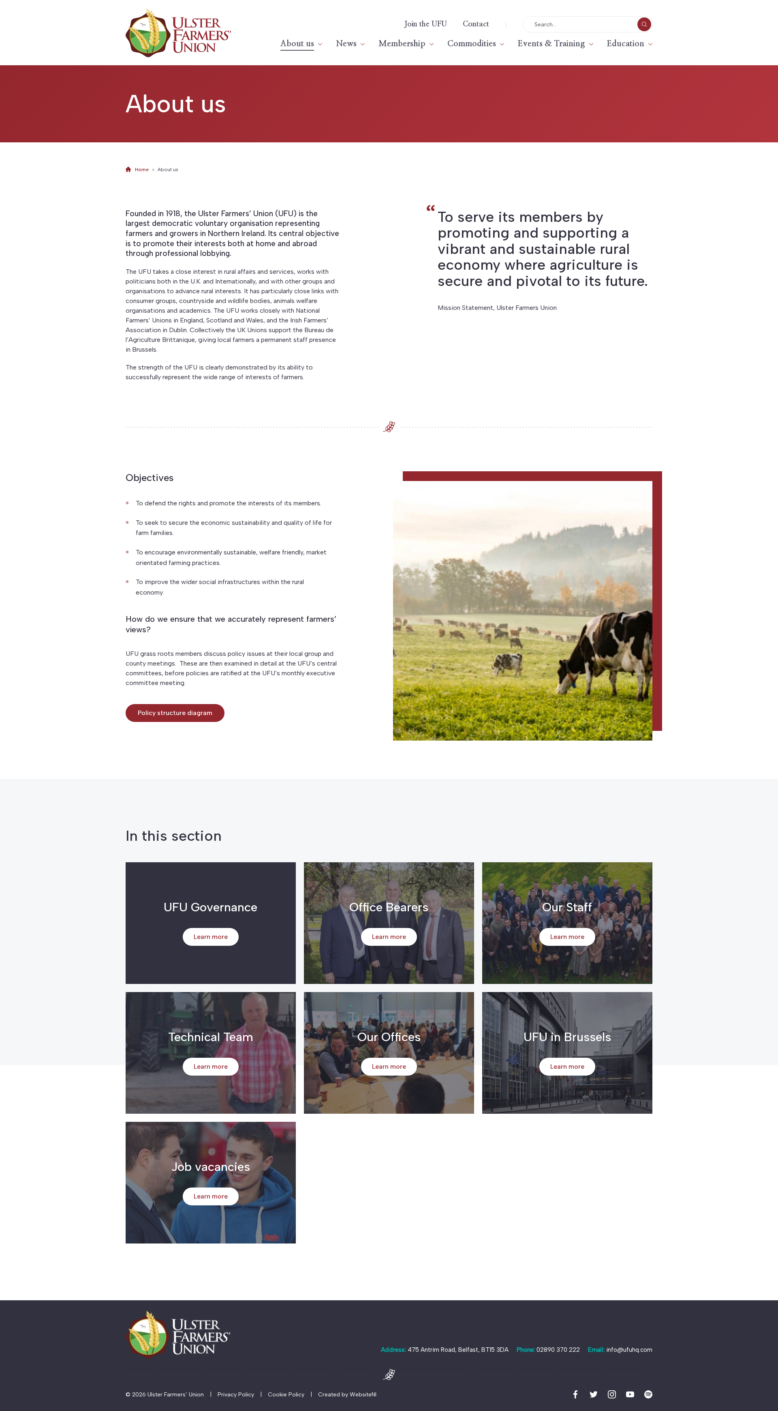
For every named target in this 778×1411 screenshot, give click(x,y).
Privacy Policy (236, 1394)
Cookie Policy (286, 1394)
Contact (476, 24)
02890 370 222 (558, 1349)
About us (297, 44)
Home (142, 169)
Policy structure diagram (175, 713)
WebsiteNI (363, 1394)
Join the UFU (425, 24)
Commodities (471, 44)
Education (625, 44)
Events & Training (551, 44)
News (346, 44)
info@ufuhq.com (629, 1349)
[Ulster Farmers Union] (178, 32)
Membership (401, 44)
